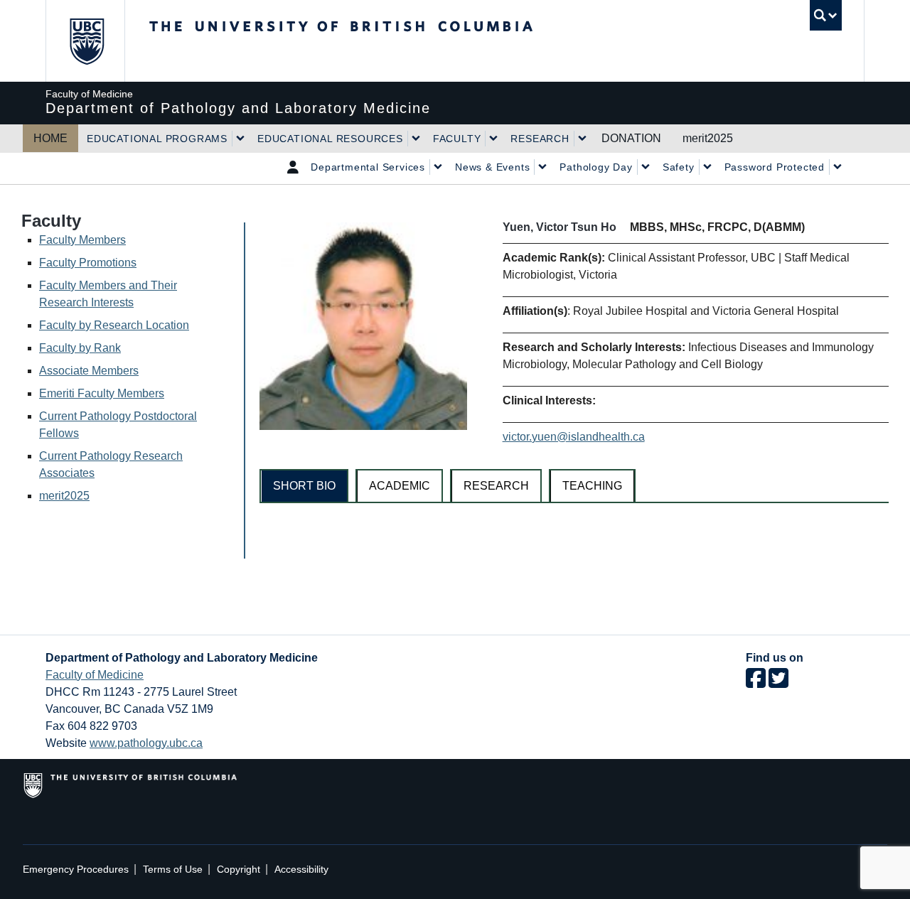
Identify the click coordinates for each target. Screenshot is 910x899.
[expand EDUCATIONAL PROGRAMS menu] (240, 138)
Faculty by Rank (80, 348)
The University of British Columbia (86, 41)
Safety (679, 167)
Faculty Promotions (87, 263)
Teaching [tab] (592, 486)
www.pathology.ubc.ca (146, 743)
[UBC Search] (826, 15)
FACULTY (457, 138)
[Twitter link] (778, 683)
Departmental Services (368, 167)
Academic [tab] (399, 486)
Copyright (238, 869)
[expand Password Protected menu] (837, 167)
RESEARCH (539, 138)
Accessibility (301, 869)
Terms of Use (173, 869)
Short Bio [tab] (304, 486)
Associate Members (89, 371)
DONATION (631, 138)
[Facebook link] (756, 683)
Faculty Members (82, 240)
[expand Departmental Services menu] (437, 167)
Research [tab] (496, 486)
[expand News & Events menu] (542, 167)
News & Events (492, 167)
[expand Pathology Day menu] (645, 167)
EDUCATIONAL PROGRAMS (157, 138)
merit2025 (707, 138)
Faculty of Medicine (95, 675)
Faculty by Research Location (114, 325)
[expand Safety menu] (707, 167)
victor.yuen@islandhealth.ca (574, 437)
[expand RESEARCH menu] (582, 138)
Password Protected (774, 167)
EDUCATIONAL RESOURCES (330, 138)
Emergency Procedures (76, 869)
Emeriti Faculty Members (101, 393)
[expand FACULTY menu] (493, 138)
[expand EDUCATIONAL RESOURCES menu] (415, 138)
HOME (50, 138)
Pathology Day (596, 167)
